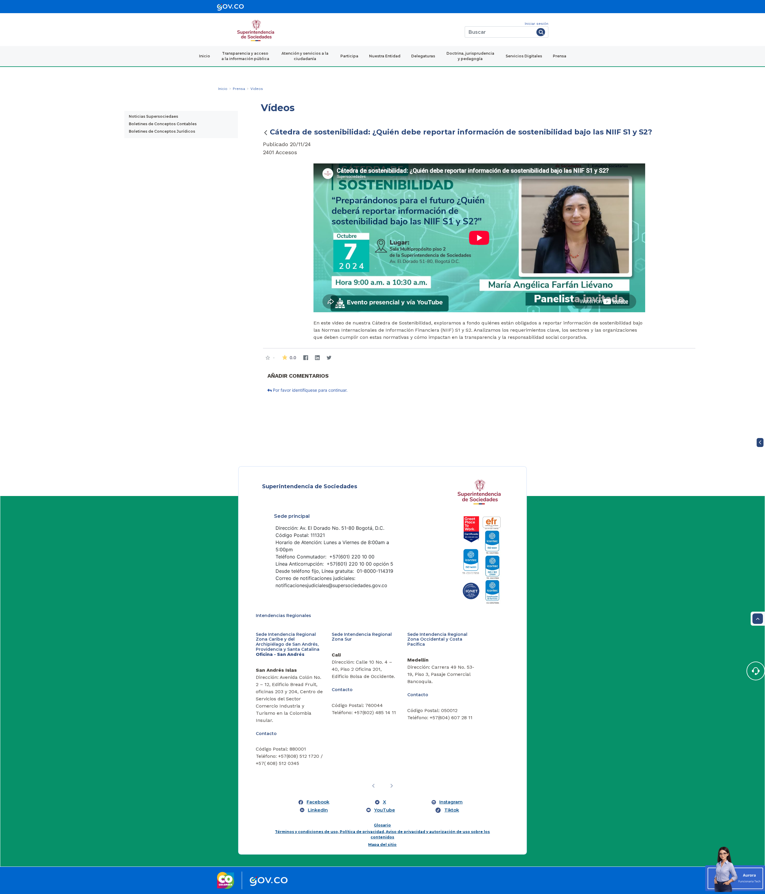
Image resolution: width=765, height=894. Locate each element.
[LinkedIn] (317, 357)
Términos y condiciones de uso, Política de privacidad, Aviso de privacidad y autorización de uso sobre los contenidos (382, 834)
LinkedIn (318, 810)
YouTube (384, 810)
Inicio (204, 56)
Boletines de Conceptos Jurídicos (162, 131)
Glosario (382, 825)
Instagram (451, 802)
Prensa (559, 56)
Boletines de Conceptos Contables (163, 124)
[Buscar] (540, 32)
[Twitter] (328, 357)
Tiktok (451, 810)
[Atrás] (265, 132)
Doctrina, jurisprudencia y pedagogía (470, 56)
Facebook (318, 802)
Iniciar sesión (536, 24)
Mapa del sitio (382, 844)
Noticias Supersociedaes (153, 116)
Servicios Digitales (524, 56)
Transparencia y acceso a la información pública (245, 56)
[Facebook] (305, 357)
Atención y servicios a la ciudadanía (304, 56)
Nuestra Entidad (384, 56)
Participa (349, 56)
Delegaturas (423, 56)
